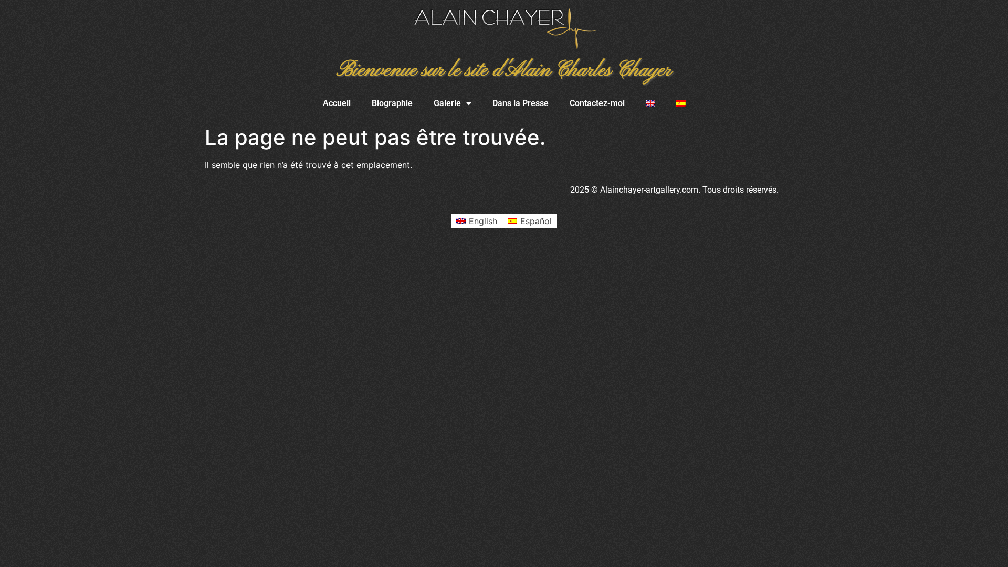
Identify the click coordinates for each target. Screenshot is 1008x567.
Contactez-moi (597, 103)
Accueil (337, 103)
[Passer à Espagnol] (681, 103)
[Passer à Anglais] (650, 103)
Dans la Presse (520, 103)
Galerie (447, 103)
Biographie (392, 103)
